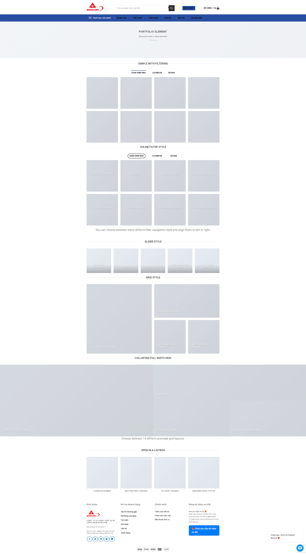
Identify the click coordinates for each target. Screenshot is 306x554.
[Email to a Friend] (101, 539)
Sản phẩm (153, 18)
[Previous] (86, 261)
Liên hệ (168, 18)
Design (171, 73)
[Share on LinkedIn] (112, 539)
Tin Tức (181, 18)
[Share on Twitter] (95, 539)
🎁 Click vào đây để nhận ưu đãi (204, 530)
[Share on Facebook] (89, 539)
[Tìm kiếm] (172, 8)
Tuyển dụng (125, 533)
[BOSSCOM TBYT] (95, 7)
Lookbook (157, 73)
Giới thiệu (137, 18)
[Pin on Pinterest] (106, 539)
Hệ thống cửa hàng (128, 516)
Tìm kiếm (125, 520)
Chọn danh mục (138, 73)
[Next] (219, 261)
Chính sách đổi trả (162, 512)
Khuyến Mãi (196, 18)
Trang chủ (122, 18)
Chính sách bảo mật (163, 516)
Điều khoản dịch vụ (162, 519)
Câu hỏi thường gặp (129, 512)
